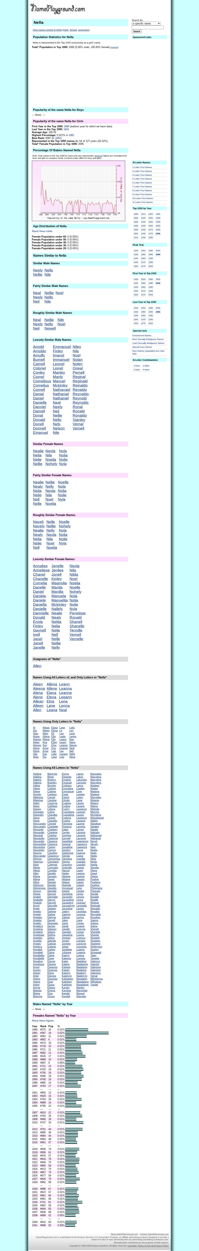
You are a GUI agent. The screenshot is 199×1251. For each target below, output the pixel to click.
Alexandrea (39, 844)
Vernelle (76, 639)
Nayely (39, 526)
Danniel (39, 407)
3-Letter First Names (142, 171)
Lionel (58, 368)
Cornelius (41, 385)
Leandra (80, 861)
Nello (49, 270)
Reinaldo (80, 385)
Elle (53, 739)
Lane (51, 706)
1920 (143, 218)
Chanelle (40, 579)
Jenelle (57, 566)
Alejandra (38, 812)
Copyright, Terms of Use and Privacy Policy (148, 1246)
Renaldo (80, 390)
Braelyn (51, 779)
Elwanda (66, 776)
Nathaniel (61, 398)
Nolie (63, 459)
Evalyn (66, 809)
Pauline (94, 879)
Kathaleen (67, 978)
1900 (136, 230)
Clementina (53, 858)
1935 (143, 230)
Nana (72, 742)
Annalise (40, 566)
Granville (67, 867)
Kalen (65, 961)
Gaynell (39, 630)
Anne (45, 751)
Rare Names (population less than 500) (148, 352)
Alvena (37, 891)
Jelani (65, 946)
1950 (150, 214)
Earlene (51, 946)
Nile (48, 274)
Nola (63, 451)
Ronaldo (80, 415)
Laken (79, 776)
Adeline (37, 779)
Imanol (58, 355)
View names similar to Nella (47, 30)
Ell (52, 733)
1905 (136, 233)
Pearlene (95, 882)
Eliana (50, 984)
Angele (37, 914)
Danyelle (52, 905)
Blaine (36, 993)
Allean (38, 701)
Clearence (53, 855)
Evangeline (68, 814)
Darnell (39, 411)
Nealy (38, 486)
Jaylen (65, 940)
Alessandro (39, 826)
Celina (50, 812)
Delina (50, 937)
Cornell (39, 390)
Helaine (66, 879)
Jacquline (67, 908)
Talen (93, 955)
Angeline (38, 932)
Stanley (79, 420)
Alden (36, 803)
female (73, 30)
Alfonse (37, 858)
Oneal (78, 368)
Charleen (52, 829)
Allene (52, 688)
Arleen (36, 973)
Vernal (78, 424)
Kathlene (67, 984)
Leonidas (81, 911)
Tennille (76, 630)
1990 (158, 218)
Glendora (67, 858)
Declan (51, 926)
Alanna (37, 739)
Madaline (81, 961)
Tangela (94, 958)
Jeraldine (67, 949)
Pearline (95, 885)
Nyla (63, 464)
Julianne (66, 952)
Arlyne (36, 987)
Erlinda (66, 800)
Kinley (56, 579)
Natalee (94, 826)
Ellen (54, 742)
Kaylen (66, 987)
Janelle (39, 647)
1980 (150, 237)
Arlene (36, 981)
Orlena (94, 876)
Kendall (66, 996)
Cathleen (52, 806)
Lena (63, 701)
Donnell (39, 428)
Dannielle (41, 613)
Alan (35, 733)
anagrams (83, 30)
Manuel (59, 381)
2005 (158, 230)
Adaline (37, 773)
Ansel (36, 967)
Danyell (51, 902)
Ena (53, 748)
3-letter (146, 366)
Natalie (94, 829)
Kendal (66, 993)
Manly (58, 377)
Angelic (37, 923)
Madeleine (82, 964)
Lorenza (80, 937)
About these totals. (42, 231)
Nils (76, 351)
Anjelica (37, 946)
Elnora (51, 996)
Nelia (37, 455)
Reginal (79, 377)
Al (34, 727)
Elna (50, 701)
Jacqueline (68, 899)
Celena (51, 809)
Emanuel (40, 433)
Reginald (80, 381)
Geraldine (67, 847)
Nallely (57, 609)
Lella (72, 727)
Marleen (94, 785)
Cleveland (52, 861)
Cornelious (42, 381)
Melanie (94, 800)
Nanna (73, 745)
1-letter (137, 366)
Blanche (37, 996)
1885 (136, 218)
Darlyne (51, 917)
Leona (79, 899)
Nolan (78, 360)
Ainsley (37, 794)
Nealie (38, 451)
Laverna (80, 832)
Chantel (51, 823)
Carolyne (52, 803)
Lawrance (81, 844)
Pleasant (95, 891)
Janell (38, 643)
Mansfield (81, 990)
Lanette (80, 794)
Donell (38, 424)
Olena (93, 870)
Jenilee (57, 570)
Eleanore (52, 970)
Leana (52, 710)
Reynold (80, 398)
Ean (45, 754)
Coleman (52, 864)
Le (60, 730)
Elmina (51, 990)
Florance (67, 826)
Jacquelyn (67, 902)
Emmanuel (62, 347)
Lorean (80, 932)
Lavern (80, 829)
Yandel (94, 984)
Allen (37, 666)
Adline (36, 785)
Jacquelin (67, 896)
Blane (50, 776)
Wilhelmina (96, 978)
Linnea (80, 923)
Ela (44, 756)
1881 (71, 135)
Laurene (80, 820)
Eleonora (52, 978)
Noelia (50, 459)
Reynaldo (81, 394)
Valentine (95, 970)
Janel (37, 639)
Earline (51, 949)
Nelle (37, 504)
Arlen (36, 975)
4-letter (146, 369)
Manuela (58, 596)
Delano (51, 932)
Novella (94, 867)
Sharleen (95, 940)
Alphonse (38, 885)
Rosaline (95, 917)
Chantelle (52, 826)
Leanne (65, 693)
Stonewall (95, 952)
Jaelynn (66, 914)
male (66, 30)
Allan (36, 756)
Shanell (76, 622)
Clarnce (51, 850)
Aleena (39, 688)
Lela (61, 756)
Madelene (81, 967)
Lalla (54, 754)
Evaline (66, 806)
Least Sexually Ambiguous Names (148, 343)
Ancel (36, 905)
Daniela (39, 596)
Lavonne (81, 838)
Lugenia (80, 952)
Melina (94, 806)
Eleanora (52, 967)
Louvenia (81, 946)
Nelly (49, 486)
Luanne (80, 949)
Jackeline (67, 893)
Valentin (94, 964)
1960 (150, 222)
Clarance (52, 841)
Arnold (38, 347)
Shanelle (77, 626)
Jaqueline (67, 934)
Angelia (37, 920)
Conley (39, 372)
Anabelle (38, 899)
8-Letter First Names (142, 190)
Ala (35, 730)
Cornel (38, 377)
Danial (38, 394)
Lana (54, 756)
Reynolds (81, 402)
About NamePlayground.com (124, 1234)
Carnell (39, 364)
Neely (38, 270)
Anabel (37, 896)
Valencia (95, 961)
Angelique (38, 934)
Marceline (95, 779)
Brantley (52, 782)
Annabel (37, 949)
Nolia (63, 455)
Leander (80, 858)
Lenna (64, 706)
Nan (71, 739)
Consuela (52, 867)
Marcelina (95, 776)
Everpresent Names (141, 335)
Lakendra (81, 779)
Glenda (66, 855)
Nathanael (61, 390)
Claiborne (52, 838)
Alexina (37, 852)
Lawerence (82, 841)
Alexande (38, 829)
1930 (143, 226)
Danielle (40, 402)
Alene (38, 697)
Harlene (66, 876)
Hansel (66, 870)
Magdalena (82, 981)
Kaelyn (66, 955)
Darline (51, 914)
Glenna (66, 861)
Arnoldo (39, 351)
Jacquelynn (68, 905)
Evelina (66, 820)
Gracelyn (67, 864)
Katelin (66, 970)
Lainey (80, 773)
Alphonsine (39, 888)
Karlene (66, 967)
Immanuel (61, 360)
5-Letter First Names (142, 179)
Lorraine (80, 940)
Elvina (65, 773)
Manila (57, 587)
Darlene (51, 911)
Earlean (51, 943)
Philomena (96, 888)
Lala (53, 751)
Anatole (37, 902)
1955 (150, 218)
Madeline (81, 970)
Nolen (78, 364)
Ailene (36, 791)
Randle (94, 899)
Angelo (37, 943)
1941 (66, 129)
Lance (79, 785)
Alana (36, 736)
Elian (50, 981)
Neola (50, 451)
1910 (136, 237)
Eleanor (51, 964)
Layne (79, 850)
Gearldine (67, 841)
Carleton (52, 794)
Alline (36, 882)
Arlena (36, 978)
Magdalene (82, 984)
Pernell (78, 372)
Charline (52, 835)
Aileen (36, 788)
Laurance (81, 809)
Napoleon (95, 823)
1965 (150, 226)
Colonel (39, 368)
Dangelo (52, 876)
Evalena (66, 803)
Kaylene (66, 990)
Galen (65, 829)
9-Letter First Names (142, 194)
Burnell (39, 360)
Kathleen (67, 981)
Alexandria (39, 847)
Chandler (52, 814)
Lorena (80, 934)
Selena (94, 923)
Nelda (56, 622)
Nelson (59, 428)
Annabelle (38, 958)
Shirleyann (96, 946)
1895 (136, 226)
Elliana (51, 987)
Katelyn (66, 973)
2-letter (137, 369)
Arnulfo (39, 355)
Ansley (37, 970)
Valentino (95, 973)
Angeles (37, 917)
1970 (150, 230)
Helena (66, 882)
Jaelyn (65, 911)
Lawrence (81, 847)
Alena (38, 693)
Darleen (51, 908)
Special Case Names (142, 347)
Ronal (78, 407)
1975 (150, 233)
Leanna (65, 688)
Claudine (52, 852)
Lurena (80, 955)
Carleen (51, 788)
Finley (58, 351)
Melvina (94, 812)
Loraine (80, 926)
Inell (36, 635)
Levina (80, 917)
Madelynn (81, 975)
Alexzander (39, 855)
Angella (37, 940)
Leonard (80, 902)
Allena (52, 684)
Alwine (36, 893)
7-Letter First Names (142, 186)
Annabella (38, 955)
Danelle (39, 587)
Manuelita (59, 600)
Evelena (66, 817)
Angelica (38, 926)
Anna (45, 748)
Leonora (80, 914)
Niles (77, 347)
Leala (62, 736)
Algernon (38, 861)
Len (71, 730)
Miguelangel (97, 817)
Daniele (39, 600)
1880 (66, 126)
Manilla (57, 592)
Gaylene (66, 835)
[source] (114, 47)
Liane (79, 920)
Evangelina (68, 812)
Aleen (38, 684)
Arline (36, 984)
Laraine (80, 806)
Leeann (65, 697)
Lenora (80, 896)
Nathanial (61, 394)
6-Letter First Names (142, 183)
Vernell (78, 428)
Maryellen (95, 797)
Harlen (65, 873)
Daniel (38, 398)
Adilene (37, 782)
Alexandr (38, 835)
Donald (39, 420)
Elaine (50, 955)
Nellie (37, 274)
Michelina (95, 814)
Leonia (80, 908)
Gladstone (67, 852)
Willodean (95, 981)
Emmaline (67, 788)
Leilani (80, 882)
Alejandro (38, 814)
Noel (59, 293)
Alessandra (39, 823)
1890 (136, 222)
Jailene (66, 917)
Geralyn (66, 850)
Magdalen (81, 978)
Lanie (79, 800)
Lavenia (80, 826)
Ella (53, 736)
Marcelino (95, 782)
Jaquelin (66, 932)
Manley (59, 372)
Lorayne (80, 929)
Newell (50, 328)
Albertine (38, 800)
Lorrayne (81, 943)
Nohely (51, 464)
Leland (80, 885)
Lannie (80, 803)
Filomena (67, 823)
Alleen (38, 706)
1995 (158, 222)
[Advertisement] (138, 8)
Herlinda (66, 885)
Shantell (95, 937)
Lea (61, 733)
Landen (80, 788)
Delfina (51, 934)
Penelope (78, 613)
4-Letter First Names (142, 175)
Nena (72, 756)
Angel (36, 908)
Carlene (51, 791)
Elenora (51, 975)
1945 (143, 237)
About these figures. (43, 1020)
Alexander (38, 832)
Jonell (56, 574)
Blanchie (52, 773)
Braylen (51, 785)
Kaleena (66, 958)
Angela (37, 911)
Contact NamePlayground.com (154, 1234)
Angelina (38, 929)
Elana (51, 693)
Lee (61, 751)
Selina (93, 926)
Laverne (80, 835)
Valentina (95, 967)
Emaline (66, 779)
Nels (56, 424)
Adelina (37, 776)
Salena (94, 920)
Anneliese (41, 570)
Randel (94, 893)
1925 (143, 222)
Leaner (80, 867)
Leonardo (81, 905)
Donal (38, 415)
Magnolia (59, 583)
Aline (36, 864)
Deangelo (52, 923)
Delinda (51, 940)
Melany (94, 803)
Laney (79, 797)
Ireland (65, 891)
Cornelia (40, 583)
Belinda (37, 990)
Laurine (80, 823)
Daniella (40, 604)
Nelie (37, 459)
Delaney (52, 929)
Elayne (51, 961)
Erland (65, 797)
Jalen (65, 920)
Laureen (80, 812)
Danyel (51, 899)
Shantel (94, 934)
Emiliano (67, 785)
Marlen (94, 788)
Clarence (52, 844)
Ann (45, 745)
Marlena (94, 791)
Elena (51, 697)
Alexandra (38, 838)
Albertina (38, 797)
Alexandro (38, 850)
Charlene (52, 832)
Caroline (52, 800)
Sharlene (95, 943)
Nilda (74, 574)
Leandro (80, 864)
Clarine (51, 847)
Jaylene (66, 943)
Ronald (79, 411)
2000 (158, 226)
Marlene (94, 794)
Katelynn (67, 975)
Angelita (37, 937)
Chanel (39, 574)
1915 (143, 214)
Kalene (66, 964)
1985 (158, 214)
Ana (45, 742)
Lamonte (81, 782)
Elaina (50, 952)
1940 (143, 233)
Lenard (80, 891)
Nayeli (38, 522)
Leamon (80, 852)
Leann (64, 684)
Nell (36, 499)
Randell (94, 896)
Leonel (58, 364)
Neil (36, 301)
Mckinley (60, 385)
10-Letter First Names (142, 198)
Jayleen (66, 937)
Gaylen (66, 832)
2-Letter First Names (142, 167)
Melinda (94, 809)
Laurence (81, 817)
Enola (38, 622)
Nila (48, 455)
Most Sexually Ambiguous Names (148, 339)
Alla (35, 754)
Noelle (63, 482)
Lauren (80, 814)
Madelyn (81, 973)
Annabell (38, 952)
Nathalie (95, 832)
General (66, 844)
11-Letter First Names (142, 202)
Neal (37, 293)
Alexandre (38, 841)
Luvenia (80, 958)
